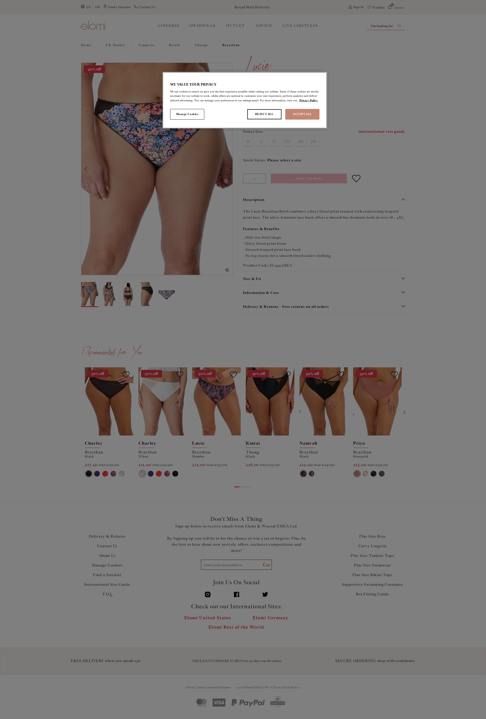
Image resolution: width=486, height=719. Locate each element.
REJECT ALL (264, 114)
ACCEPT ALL (302, 114)
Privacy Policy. (308, 100)
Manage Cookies (187, 114)
